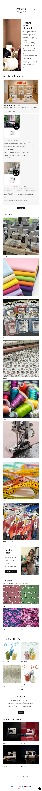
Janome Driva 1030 (6, 765)
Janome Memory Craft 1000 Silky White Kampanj (14, 202)
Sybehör (4, 500)
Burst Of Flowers (5, 628)
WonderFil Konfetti (6, 661)
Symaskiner (21, 208)
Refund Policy (21, 776)
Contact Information (8, 776)
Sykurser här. (28, 58)
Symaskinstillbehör (7, 460)
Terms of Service (34, 776)
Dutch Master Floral (24, 628)
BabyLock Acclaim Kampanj (9, 157)
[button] (2, 10)
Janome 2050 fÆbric (24, 742)
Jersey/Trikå (5, 378)
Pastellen (22, 788)
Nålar (4, 337)
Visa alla (21, 632)
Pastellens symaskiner (10, 571)
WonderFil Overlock (6, 684)
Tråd (4, 419)
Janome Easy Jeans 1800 (7, 742)
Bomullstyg (5, 297)
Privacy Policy (15, 776)
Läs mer (21, 712)
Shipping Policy (27, 776)
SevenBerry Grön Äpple (25, 605)
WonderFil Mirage (24, 661)
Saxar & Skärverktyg (7, 541)
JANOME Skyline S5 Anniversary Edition (27, 765)
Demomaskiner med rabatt (9, 111)
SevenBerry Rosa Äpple (7, 605)
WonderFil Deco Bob (24, 684)
